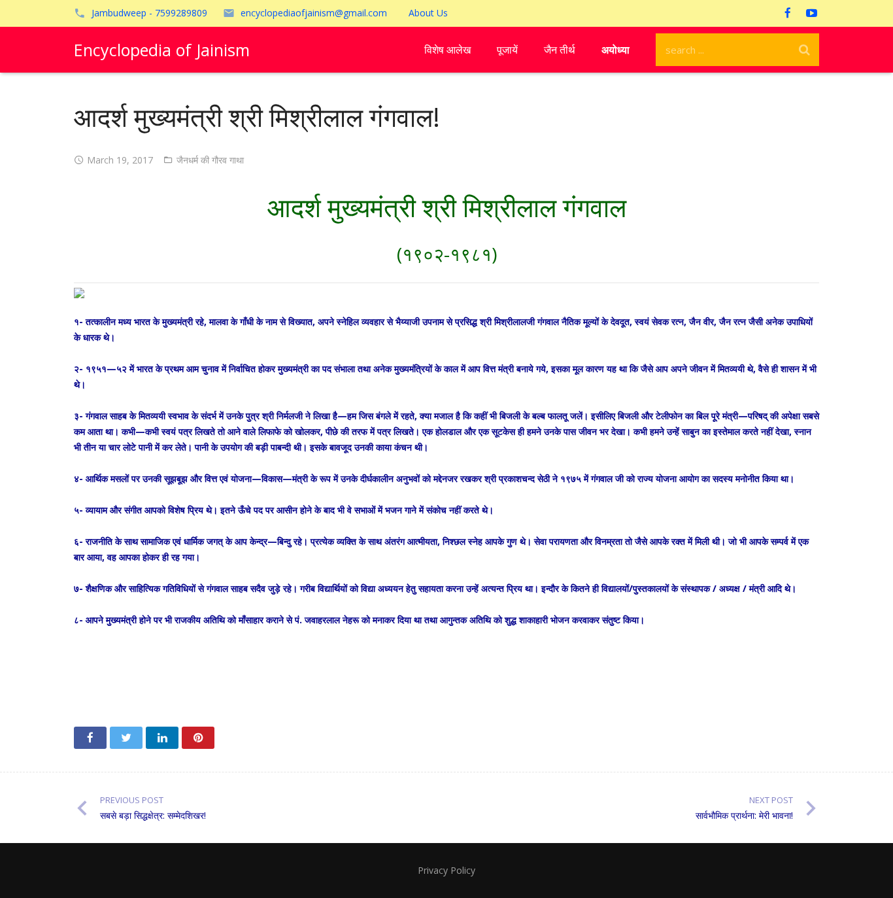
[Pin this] (198, 738)
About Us (428, 13)
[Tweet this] (126, 738)
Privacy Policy (446, 870)
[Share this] (90, 738)
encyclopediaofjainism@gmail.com (314, 13)
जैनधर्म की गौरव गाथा (210, 160)
